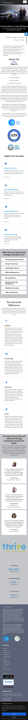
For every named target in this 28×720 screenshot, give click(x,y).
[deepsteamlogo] (8, 687)
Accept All (14, 713)
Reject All (14, 717)
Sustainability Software (11, 211)
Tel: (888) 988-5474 (7, 698)
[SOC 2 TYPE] (8, 636)
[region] (14, 711)
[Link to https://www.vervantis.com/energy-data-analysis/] (6, 185)
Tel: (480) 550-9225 (7, 700)
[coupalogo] (8, 680)
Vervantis (2, 67)
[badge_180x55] (8, 675)
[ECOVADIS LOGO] (17, 636)
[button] (26, 34)
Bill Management (11, 190)
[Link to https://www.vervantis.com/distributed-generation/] (6, 164)
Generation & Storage (10, 234)
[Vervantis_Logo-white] (7, 1)
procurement (20, 170)
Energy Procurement (10, 168)
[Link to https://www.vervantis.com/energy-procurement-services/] (6, 207)
